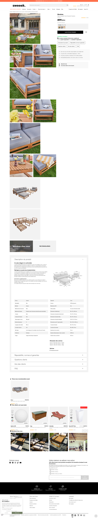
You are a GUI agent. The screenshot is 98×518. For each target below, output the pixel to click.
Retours (50, 500)
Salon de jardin (21, 11)
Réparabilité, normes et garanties (77, 42)
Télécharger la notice (54, 350)
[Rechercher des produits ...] (67, 5)
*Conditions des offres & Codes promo (76, 500)
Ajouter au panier (70, 32)
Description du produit (63, 42)
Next (86, 431)
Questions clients (62, 46)
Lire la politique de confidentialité (6, 509)
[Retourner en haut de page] (96, 516)
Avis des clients (71, 46)
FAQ (78, 46)
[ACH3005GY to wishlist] (85, 32)
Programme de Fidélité (73, 9)
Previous (83, 431)
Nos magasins (80, 9)
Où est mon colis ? (52, 498)
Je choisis (6, 512)
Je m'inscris (85, 477)
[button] (2, 515)
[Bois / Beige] (64, 27)
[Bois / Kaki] (59, 27)
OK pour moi (17, 512)
